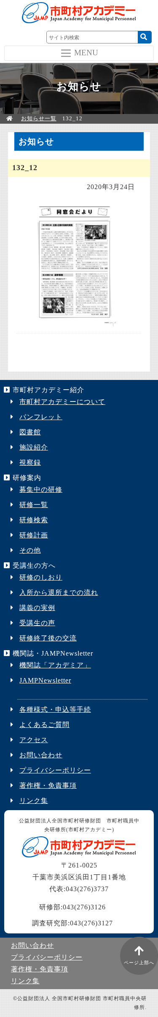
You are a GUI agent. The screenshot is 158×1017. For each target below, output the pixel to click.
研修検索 (33, 519)
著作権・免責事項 (48, 785)
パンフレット (40, 416)
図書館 (30, 432)
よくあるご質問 (44, 724)
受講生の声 (37, 622)
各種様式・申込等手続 (55, 709)
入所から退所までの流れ (58, 592)
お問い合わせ (40, 755)
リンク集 (33, 800)
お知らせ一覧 (38, 118)
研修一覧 (33, 504)
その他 (30, 550)
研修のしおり (40, 577)
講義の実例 (37, 607)
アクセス (33, 739)
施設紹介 (33, 447)
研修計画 (33, 535)
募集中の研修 (40, 489)
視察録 (30, 462)
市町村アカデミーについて (62, 401)
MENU (86, 52)
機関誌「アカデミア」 (55, 665)
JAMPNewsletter (45, 680)
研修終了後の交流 (48, 638)
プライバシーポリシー (55, 770)
